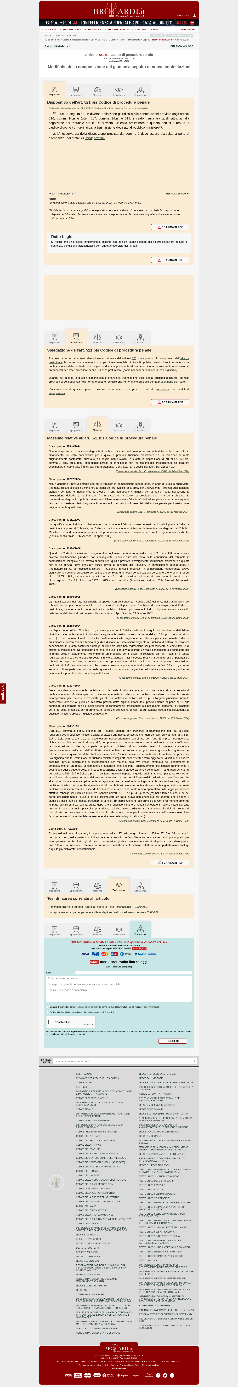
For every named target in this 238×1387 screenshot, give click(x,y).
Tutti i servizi (186, 29)
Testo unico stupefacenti (154, 1198)
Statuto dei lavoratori (90, 1294)
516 (51, 118)
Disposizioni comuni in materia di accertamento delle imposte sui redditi (163, 1266)
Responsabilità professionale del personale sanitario (160, 1099)
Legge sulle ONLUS (150, 1136)
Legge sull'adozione (88, 1274)
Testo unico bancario (152, 1185)
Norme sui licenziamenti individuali (97, 1328)
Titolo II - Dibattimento (112, 108)
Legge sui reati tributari (154, 1165)
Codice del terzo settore (91, 1210)
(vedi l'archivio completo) (119, 967)
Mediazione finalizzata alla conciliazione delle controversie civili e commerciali (163, 1148)
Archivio (155, 1365)
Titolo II (129, 40)
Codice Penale (93, 29)
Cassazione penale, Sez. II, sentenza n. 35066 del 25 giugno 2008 (153, 617)
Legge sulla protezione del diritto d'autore (166, 1082)
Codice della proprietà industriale (97, 1197)
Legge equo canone (151, 1109)
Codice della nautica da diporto (95, 1193)
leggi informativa (151, 1007)
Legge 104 (81, 1290)
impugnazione (95, 138)
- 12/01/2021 (98, 906)
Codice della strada (88, 1136)
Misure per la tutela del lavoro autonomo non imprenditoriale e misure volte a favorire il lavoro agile (104, 1315)
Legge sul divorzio (87, 1261)
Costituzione (139, 29)
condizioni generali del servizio (95, 1007)
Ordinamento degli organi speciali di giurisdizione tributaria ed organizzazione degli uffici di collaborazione (165, 1298)
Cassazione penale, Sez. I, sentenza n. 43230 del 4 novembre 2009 (152, 588)
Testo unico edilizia (151, 1189)
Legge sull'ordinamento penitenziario (162, 1154)
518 (127, 118)
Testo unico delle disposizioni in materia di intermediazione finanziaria (165, 1221)
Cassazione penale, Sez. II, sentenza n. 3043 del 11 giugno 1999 (153, 820)
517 (93, 118)
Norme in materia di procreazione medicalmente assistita (96, 1280)
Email (48, 973)
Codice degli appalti (88, 1223)
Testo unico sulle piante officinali (160, 1236)
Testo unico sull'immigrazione (157, 1194)
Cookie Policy (134, 1365)
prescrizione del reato (171, 381)
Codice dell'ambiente (88, 1175)
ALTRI (153, 29)
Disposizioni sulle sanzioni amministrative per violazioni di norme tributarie (164, 1290)
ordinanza (85, 127)
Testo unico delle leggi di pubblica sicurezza (166, 1202)
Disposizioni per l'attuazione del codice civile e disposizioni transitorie (104, 1092)
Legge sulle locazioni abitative (158, 1105)
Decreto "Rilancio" (87, 1252)
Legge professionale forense (157, 1074)
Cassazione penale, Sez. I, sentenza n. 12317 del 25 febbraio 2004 (152, 718)
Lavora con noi (119, 1369)
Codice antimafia (86, 1206)
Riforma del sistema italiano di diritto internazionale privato (162, 1159)
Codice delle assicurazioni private (97, 1153)
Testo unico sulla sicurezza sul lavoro (163, 1227)
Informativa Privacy (117, 1365)
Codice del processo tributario (95, 1140)
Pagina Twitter (165, 1374)
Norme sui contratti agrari (155, 1094)
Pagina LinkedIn (172, 1374)
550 (134, 358)
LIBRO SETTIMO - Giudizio (90, 108)
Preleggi (81, 1087)
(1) (54, 113)
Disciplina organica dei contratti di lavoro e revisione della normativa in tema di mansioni (103, 1300)
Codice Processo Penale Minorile (96, 1132)
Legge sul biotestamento (91, 1286)
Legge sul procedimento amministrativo (163, 1114)
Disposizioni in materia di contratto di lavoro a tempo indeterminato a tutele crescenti (103, 1306)
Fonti (57, 40)
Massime (97, 95)
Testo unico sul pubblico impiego (159, 1176)
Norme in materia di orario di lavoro (98, 1333)
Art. (57, 46)
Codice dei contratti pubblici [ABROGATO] (100, 1162)
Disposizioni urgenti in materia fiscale (162, 1278)
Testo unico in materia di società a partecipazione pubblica (160, 1241)
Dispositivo (54, 342)
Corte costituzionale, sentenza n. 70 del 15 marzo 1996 (159, 853)
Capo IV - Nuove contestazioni (136, 108)
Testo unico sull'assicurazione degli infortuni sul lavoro (161, 1208)
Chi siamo (146, 1365)
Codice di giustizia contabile (93, 1188)
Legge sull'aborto (87, 1235)
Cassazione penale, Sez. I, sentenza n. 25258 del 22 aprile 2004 (154, 677)
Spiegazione (76, 95)
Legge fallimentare (151, 1078)
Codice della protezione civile (94, 1215)
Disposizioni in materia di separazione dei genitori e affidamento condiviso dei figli (101, 1229)
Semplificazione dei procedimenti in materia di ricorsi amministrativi (165, 1119)
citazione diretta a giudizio (160, 370)
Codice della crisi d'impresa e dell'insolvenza (103, 1219)
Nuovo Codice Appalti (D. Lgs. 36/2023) (97, 1078)
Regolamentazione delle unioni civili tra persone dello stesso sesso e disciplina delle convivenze (101, 1267)
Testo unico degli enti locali (156, 1181)
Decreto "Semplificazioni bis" (93, 1243)
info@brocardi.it (101, 1365)
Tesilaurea (119, 95)
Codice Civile (49, 29)
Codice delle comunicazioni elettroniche (101, 1180)
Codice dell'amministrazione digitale (98, 1201)
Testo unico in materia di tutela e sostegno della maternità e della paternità (165, 1170)
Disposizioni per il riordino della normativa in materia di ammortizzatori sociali (104, 1322)
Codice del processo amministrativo (98, 1166)
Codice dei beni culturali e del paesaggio (101, 1158)
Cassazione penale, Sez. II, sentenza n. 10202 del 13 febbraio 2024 (152, 511)
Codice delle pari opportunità (94, 1184)
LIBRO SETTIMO (104, 40)
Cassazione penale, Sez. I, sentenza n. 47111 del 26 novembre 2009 (151, 540)
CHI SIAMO (157, 35)
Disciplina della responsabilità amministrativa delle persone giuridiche (163, 1126)
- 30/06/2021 (104, 912)
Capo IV (158, 40)
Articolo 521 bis (182, 40)
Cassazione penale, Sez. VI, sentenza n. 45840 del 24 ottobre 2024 (152, 471)
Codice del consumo (88, 1149)
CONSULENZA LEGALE (180, 35)
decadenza (162, 389)
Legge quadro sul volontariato (158, 1132)
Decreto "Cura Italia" (88, 1256)
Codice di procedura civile (92, 1098)
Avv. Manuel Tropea (128, 1358)
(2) (160, 126)
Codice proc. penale (116, 29)
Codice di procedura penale (75, 40)
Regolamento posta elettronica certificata (166, 1314)
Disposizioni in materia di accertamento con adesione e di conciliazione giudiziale (165, 1284)
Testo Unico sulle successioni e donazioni (164, 1247)
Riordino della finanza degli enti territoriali (166, 1310)
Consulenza (140, 95)
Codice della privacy (88, 1145)
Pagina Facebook (158, 1374)
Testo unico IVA (148, 1260)
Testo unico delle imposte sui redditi (161, 1252)
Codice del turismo (87, 1171)
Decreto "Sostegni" (88, 1248)
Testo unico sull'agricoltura (157, 1232)
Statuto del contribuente (154, 1305)
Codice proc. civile (70, 29)
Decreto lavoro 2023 (88, 1239)
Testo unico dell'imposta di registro (161, 1256)
